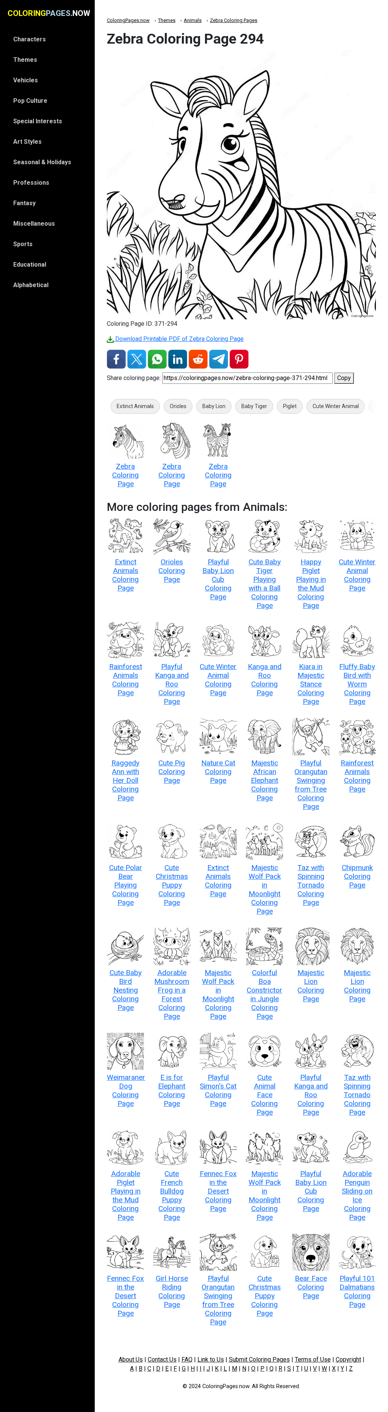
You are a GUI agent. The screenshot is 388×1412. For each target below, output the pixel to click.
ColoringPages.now (128, 20)
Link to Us (210, 1359)
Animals (193, 20)
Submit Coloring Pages (259, 1359)
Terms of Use (313, 1359)
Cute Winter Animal (336, 406)
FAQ (186, 1359)
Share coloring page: (134, 378)
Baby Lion (213, 406)
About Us (131, 1359)
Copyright (348, 1359)
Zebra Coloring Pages (233, 20)
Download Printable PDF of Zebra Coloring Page (179, 338)
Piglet (290, 406)
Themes (166, 20)
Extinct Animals (135, 406)
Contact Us (162, 1359)
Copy (344, 378)
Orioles (178, 406)
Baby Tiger (254, 406)
